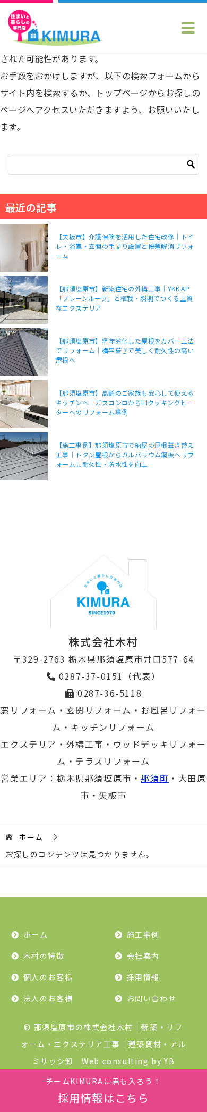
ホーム (35, 934)
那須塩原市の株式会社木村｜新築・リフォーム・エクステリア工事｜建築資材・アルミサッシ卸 (103, 1044)
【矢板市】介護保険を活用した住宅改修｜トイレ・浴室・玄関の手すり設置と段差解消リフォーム (125, 246)
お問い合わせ (152, 998)
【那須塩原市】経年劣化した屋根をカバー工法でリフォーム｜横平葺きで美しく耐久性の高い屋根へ (125, 350)
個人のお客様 (48, 977)
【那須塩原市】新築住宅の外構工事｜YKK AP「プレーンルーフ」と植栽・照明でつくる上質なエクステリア (124, 298)
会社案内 (143, 955)
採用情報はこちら (104, 1091)
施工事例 (143, 934)
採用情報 (143, 977)
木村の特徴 (44, 955)
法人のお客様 (48, 998)
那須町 (155, 778)
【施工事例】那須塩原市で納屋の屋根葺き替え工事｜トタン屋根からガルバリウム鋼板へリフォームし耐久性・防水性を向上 (125, 454)
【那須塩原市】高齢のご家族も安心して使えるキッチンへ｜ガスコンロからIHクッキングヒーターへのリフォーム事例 (125, 402)
